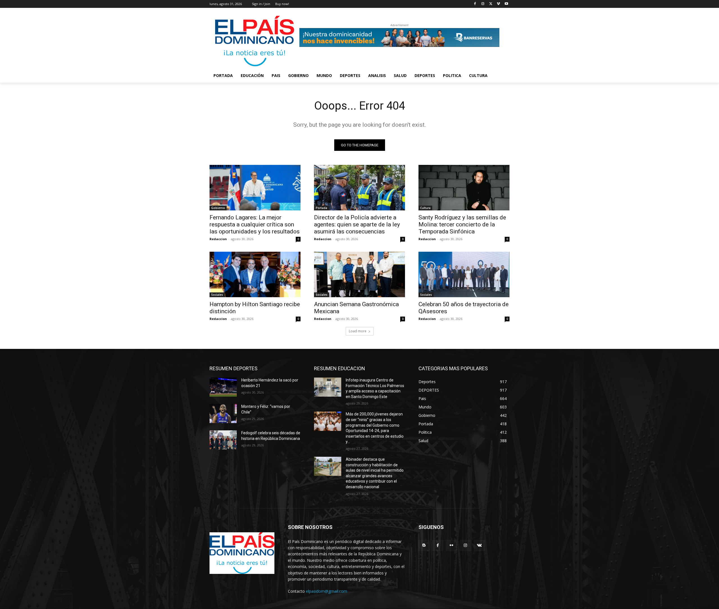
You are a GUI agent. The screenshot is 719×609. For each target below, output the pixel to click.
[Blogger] (423, 545)
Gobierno (218, 208)
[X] (491, 4)
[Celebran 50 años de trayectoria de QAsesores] (463, 274)
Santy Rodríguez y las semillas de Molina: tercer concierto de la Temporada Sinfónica (462, 224)
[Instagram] (483, 4)
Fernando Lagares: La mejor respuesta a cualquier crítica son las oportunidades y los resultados (255, 224)
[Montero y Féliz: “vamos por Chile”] (223, 413)
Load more (358, 331)
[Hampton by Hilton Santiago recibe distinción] (255, 274)
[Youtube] (506, 4)
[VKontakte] (479, 545)
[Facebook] (475, 4)
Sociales (217, 295)
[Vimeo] (498, 4)
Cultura (425, 208)
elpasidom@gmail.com (326, 591)
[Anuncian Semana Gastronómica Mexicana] (359, 274)
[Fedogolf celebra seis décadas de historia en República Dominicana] (223, 439)
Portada (321, 208)
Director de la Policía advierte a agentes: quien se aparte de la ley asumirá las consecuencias (357, 224)
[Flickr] (451, 545)
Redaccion (218, 239)
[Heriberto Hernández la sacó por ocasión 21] (223, 387)
